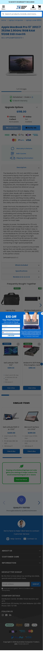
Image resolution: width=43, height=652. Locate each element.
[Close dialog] (41, 313)
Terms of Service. (36, 336)
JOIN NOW (11, 335)
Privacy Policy (29, 336)
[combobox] (21, 14)
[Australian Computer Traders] (21, 7)
